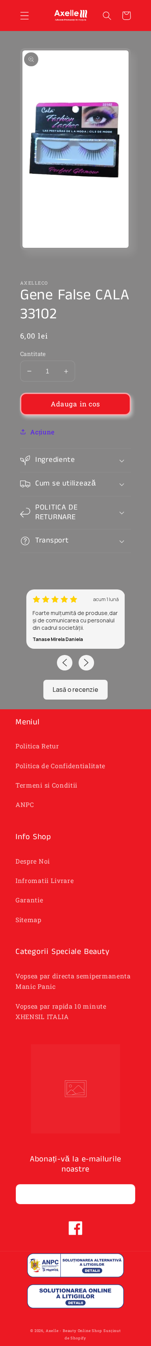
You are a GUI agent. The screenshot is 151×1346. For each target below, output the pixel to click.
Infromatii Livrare (44, 880)
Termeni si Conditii (46, 785)
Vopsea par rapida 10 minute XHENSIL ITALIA (60, 1011)
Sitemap (28, 920)
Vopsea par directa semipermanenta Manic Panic (73, 981)
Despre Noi (32, 861)
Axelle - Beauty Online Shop (74, 1330)
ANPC (24, 804)
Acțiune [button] (42, 432)
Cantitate (33, 354)
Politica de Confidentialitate (60, 766)
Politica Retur (37, 746)
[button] (24, 16)
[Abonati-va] (125, 1194)
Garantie (29, 900)
